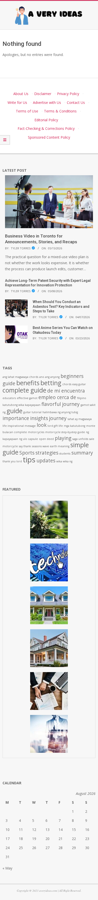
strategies (46, 452)
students (64, 453)
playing (63, 438)
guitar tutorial (32, 412)
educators (9, 398)
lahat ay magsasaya (80, 419)
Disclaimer (42, 93)
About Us (20, 93)
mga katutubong (74, 426)
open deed (46, 439)
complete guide (24, 390)
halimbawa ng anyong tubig (60, 412)
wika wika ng (64, 461)
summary (82, 452)
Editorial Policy (46, 119)
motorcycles (36, 432)
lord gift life (55, 426)
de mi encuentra (66, 390)
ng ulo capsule (28, 439)
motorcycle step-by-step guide (65, 432)
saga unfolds (80, 439)
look (41, 425)
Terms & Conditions (60, 111)
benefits (27, 383)
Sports (26, 452)
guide (14, 411)
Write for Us (17, 102)
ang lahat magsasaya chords (20, 377)
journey (58, 418)
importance (16, 418)
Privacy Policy (68, 93)
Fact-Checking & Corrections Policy (46, 128)
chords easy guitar (74, 384)
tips (29, 460)
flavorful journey (60, 404)
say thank (25, 446)
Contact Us (76, 102)
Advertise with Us (47, 102)
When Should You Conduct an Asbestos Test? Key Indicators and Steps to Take (61, 306)
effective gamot (27, 398)
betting (50, 383)
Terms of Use (27, 111)
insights (39, 418)
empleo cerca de (57, 397)
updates (45, 460)
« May (7, 868)
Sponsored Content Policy (49, 137)
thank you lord (12, 461)
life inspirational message (19, 426)
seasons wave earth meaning (50, 446)
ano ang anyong (49, 377)
